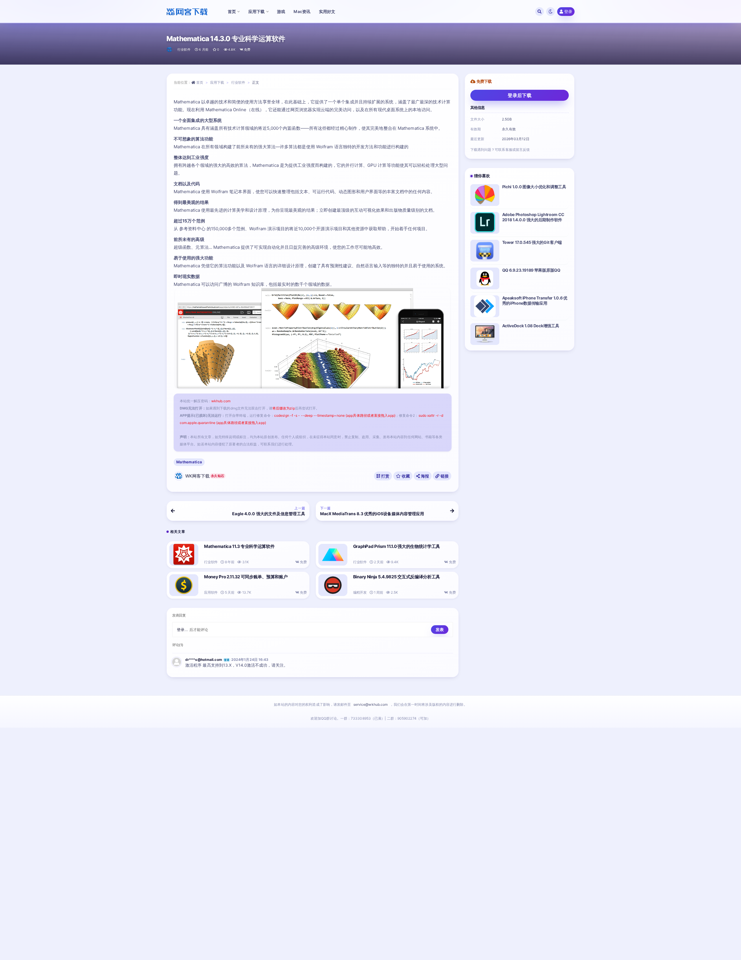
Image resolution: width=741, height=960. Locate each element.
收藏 (405, 475)
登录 (568, 11)
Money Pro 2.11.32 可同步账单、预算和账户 (245, 576)
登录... (182, 629)
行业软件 (183, 49)
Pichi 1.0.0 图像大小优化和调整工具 (534, 186)
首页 (199, 82)
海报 (424, 475)
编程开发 (360, 592)
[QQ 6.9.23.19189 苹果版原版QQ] (484, 278)
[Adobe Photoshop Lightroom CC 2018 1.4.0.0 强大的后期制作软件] (484, 223)
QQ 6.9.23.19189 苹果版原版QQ (531, 270)
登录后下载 (519, 95)
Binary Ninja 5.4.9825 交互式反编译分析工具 (396, 576)
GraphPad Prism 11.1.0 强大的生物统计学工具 (396, 546)
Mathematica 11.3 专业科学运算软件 (239, 546)
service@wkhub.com (370, 704)
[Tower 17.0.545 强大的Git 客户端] (484, 251)
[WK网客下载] (169, 49)
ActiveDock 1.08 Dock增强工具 (530, 325)
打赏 (385, 475)
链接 (444, 475)
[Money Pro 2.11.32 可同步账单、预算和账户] (183, 585)
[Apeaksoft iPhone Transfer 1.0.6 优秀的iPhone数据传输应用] (484, 306)
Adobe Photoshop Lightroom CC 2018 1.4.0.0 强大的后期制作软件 (533, 217)
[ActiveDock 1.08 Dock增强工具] (484, 334)
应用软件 (211, 592)
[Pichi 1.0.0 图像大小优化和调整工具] (484, 195)
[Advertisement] (370, 845)
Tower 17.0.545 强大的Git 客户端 (532, 242)
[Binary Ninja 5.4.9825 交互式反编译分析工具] (332, 585)
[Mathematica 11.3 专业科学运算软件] (183, 555)
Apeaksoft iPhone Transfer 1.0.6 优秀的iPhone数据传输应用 (534, 300)
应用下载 (217, 82)
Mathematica (189, 462)
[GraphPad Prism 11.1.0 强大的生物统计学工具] (332, 555)
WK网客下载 (204, 476)
